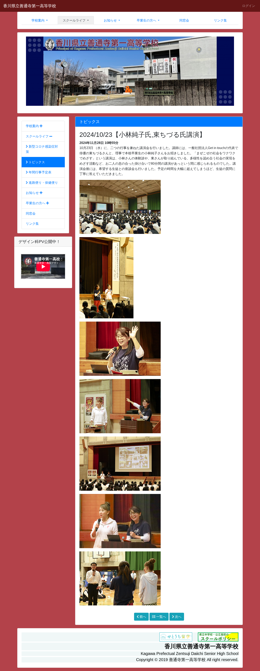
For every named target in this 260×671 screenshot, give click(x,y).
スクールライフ (37, 136)
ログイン (248, 6)
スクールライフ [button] (74, 20)
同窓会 (184, 20)
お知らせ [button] (111, 20)
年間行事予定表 (39, 172)
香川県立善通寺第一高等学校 (29, 6)
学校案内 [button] (38, 20)
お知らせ (33, 192)
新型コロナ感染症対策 (42, 149)
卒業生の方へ (36, 203)
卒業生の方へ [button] (147, 20)
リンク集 (220, 20)
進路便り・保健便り (43, 182)
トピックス (36, 162)
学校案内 (33, 126)
